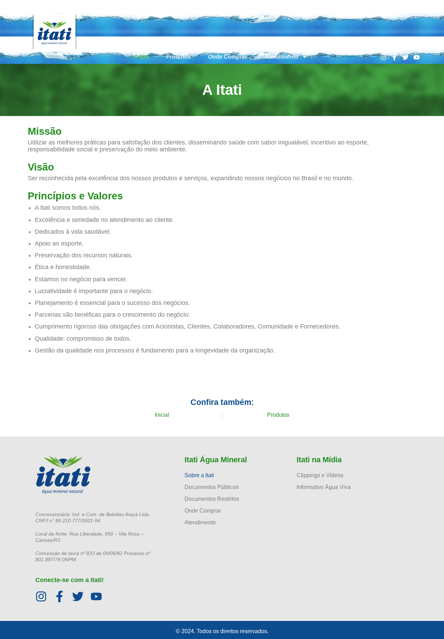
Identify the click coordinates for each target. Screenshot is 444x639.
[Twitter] (405, 57)
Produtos (178, 57)
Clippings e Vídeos (320, 475)
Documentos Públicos (212, 487)
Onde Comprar (227, 57)
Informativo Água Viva (324, 487)
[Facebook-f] (394, 57)
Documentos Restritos (212, 499)
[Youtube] (416, 57)
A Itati (141, 57)
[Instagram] (383, 57)
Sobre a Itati (199, 475)
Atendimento (281, 57)
